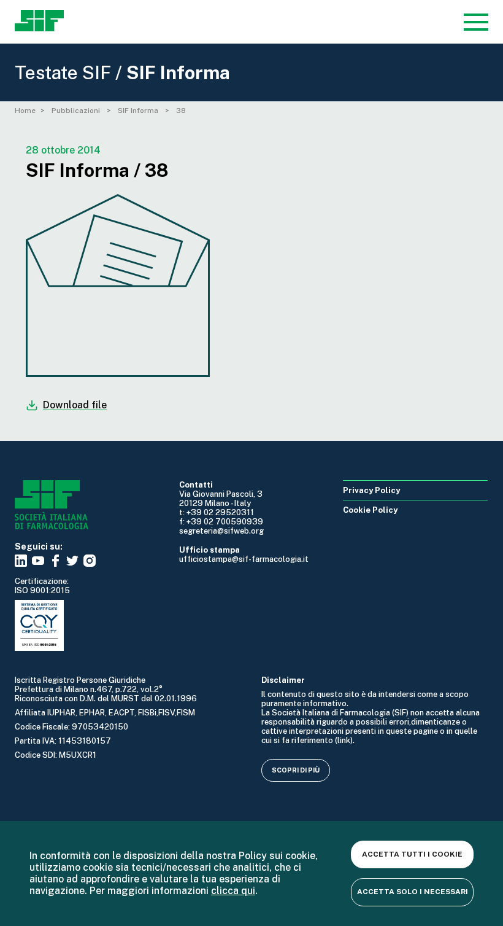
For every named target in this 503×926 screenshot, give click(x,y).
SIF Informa (139, 110)
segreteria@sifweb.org (221, 530)
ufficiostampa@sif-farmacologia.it (244, 559)
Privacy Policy (371, 490)
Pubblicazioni (77, 110)
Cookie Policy (370, 510)
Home (25, 110)
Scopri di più (296, 770)
